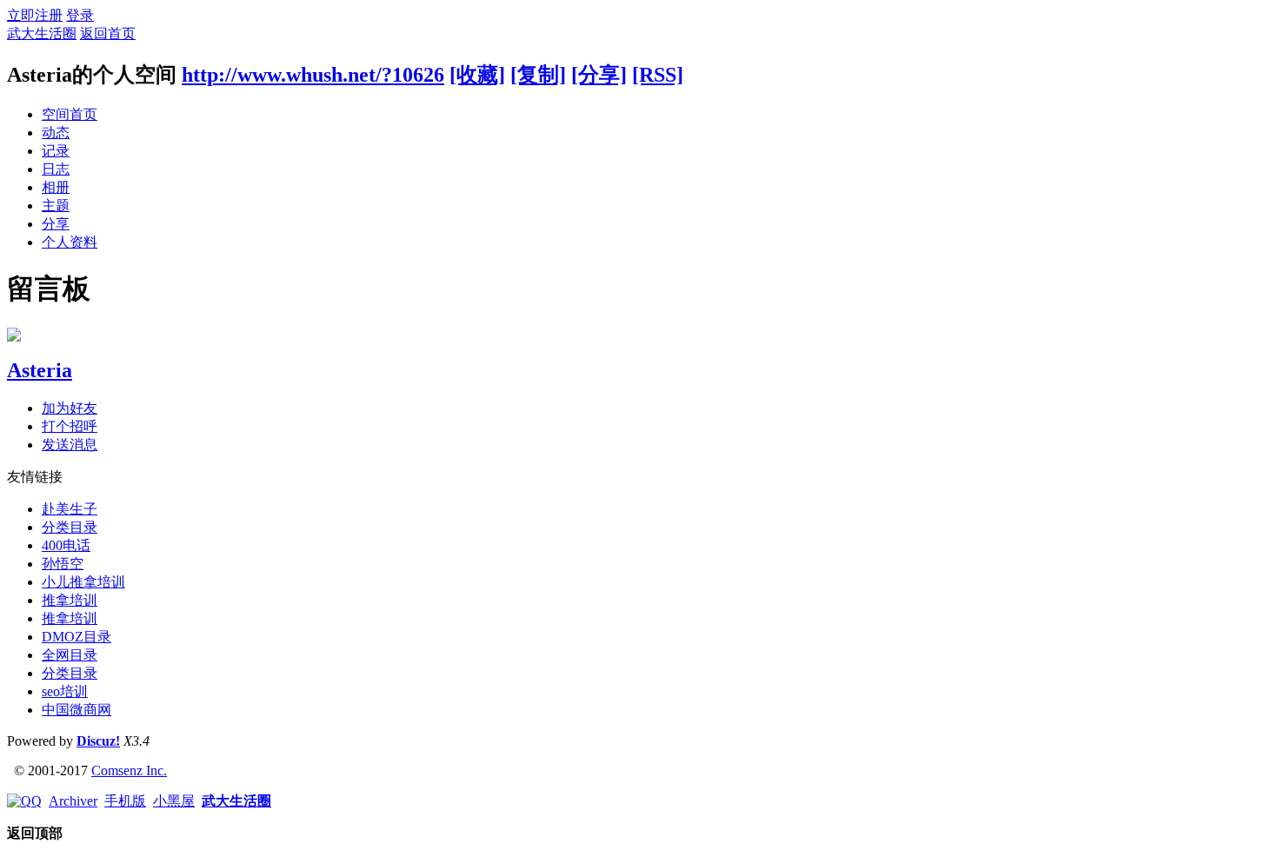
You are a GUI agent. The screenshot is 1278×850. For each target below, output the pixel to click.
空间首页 (69, 114)
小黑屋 (174, 801)
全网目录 (69, 654)
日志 (56, 169)
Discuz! (98, 741)
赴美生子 (69, 508)
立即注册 (35, 15)
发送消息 (69, 444)
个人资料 (69, 242)
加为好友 (69, 408)
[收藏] (477, 74)
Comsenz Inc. (129, 770)
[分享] (599, 74)
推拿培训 (69, 600)
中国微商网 (76, 709)
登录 (80, 15)
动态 (56, 132)
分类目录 (69, 527)
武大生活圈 (42, 33)
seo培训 (65, 691)
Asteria (39, 370)
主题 (56, 205)
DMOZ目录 (76, 636)
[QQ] (24, 801)
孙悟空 (62, 563)
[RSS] (657, 74)
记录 (56, 150)
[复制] (538, 74)
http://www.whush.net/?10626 (313, 74)
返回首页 (108, 33)
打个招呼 (69, 426)
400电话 (66, 545)
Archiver (73, 801)
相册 (56, 187)
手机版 (125, 801)
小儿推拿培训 (83, 581)
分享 (56, 223)
